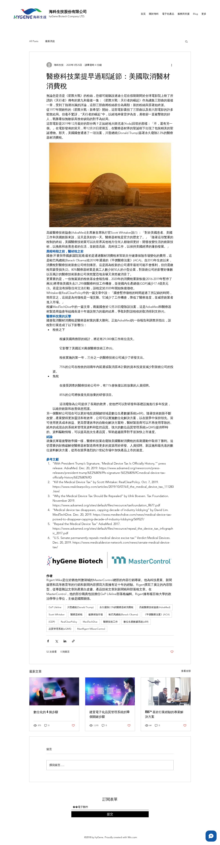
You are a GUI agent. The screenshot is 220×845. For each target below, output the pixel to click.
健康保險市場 (95, 614)
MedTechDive (90, 621)
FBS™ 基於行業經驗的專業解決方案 (164, 714)
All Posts (33, 41)
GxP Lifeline (55, 607)
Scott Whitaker (57, 614)
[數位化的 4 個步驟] (54, 691)
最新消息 (50, 41)
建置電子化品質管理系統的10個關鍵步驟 (109, 714)
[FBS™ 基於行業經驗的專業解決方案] (166, 691)
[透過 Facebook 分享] (48, 641)
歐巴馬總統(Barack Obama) (123, 614)
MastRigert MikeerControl (91, 628)
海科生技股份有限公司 (68, 11)
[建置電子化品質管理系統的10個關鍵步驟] (110, 691)
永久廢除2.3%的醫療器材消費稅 (116, 607)
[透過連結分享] (73, 641)
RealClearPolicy (69, 621)
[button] (186, 41)
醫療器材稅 (76, 614)
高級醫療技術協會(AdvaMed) (154, 607)
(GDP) (52, 621)
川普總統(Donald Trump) (80, 607)
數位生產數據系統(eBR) (136, 621)
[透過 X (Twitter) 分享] (56, 641)
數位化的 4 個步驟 (46, 712)
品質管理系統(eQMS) (60, 628)
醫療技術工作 (110, 621)
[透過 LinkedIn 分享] (65, 641)
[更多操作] (171, 65)
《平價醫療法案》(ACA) (157, 614)
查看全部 (186, 670)
